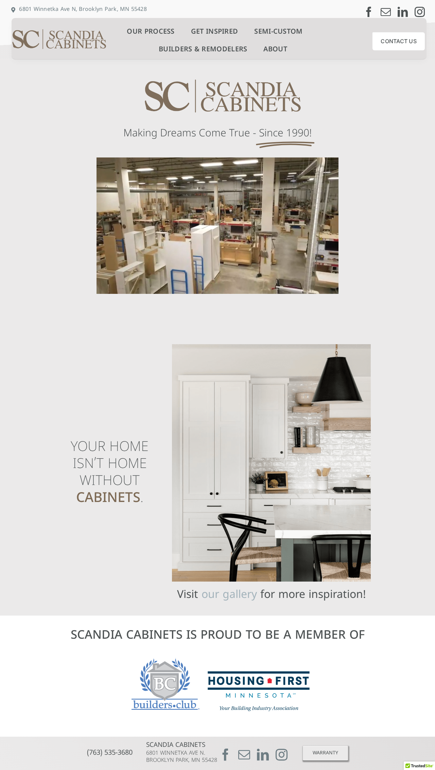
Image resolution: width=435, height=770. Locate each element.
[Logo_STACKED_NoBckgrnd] (56, 30)
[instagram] (420, 12)
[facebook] (369, 12)
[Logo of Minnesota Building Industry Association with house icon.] (259, 674)
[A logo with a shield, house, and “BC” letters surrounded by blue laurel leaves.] (165, 660)
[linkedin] (403, 12)
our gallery (229, 595)
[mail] (386, 12)
